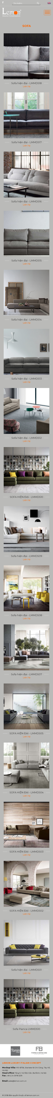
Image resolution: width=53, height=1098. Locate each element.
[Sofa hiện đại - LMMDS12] (26, 411)
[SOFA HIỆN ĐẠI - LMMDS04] (26, 765)
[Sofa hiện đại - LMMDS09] (26, 529)
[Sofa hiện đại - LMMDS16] (26, 174)
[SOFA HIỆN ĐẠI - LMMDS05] (26, 706)
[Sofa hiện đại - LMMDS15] (26, 234)
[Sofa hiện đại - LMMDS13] (26, 352)
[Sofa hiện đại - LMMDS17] (26, 115)
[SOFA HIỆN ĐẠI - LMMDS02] (26, 884)
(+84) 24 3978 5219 (14, 1075)
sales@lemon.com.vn (17, 1081)
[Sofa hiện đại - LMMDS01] (26, 943)
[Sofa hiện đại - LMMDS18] (26, 56)
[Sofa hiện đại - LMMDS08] (26, 588)
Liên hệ (26, 86)
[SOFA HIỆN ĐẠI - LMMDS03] (26, 825)
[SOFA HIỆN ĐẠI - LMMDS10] (26, 470)
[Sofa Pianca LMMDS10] (26, 1002)
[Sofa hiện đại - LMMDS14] (26, 293)
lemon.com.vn (33, 1095)
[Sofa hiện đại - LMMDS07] (26, 647)
